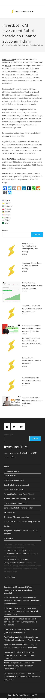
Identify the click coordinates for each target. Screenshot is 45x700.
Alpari (24, 550)
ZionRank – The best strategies (16, 517)
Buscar (5, 230)
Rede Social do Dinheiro (13, 489)
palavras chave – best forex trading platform (22, 521)
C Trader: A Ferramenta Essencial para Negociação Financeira (31, 380)
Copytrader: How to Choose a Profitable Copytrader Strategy (32, 266)
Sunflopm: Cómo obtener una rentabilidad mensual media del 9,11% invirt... (31, 328)
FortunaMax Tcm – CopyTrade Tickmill (19, 494)
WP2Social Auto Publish (13, 699)
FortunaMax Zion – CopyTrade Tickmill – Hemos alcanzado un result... (32, 286)
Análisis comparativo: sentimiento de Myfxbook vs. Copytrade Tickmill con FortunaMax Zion (19, 666)
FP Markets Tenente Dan (14, 480)
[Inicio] (3, 45)
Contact (7, 526)
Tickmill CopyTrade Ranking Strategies (19, 498)
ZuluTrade (13, 457)
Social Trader (28, 453)
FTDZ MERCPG (9, 577)
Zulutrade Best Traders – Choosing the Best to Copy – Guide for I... (32, 400)
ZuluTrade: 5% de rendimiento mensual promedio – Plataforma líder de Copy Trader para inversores (21, 600)
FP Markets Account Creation (15, 503)
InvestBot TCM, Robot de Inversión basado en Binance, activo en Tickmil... (32, 341)
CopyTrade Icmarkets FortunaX (16, 485)
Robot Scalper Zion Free (11, 453)
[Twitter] (14, 427)
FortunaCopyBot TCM (12, 471)
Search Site (8, 435)
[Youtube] (22, 427)
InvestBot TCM (8, 59)
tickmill (6, 457)
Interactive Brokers (17, 562)
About (6, 466)
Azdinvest (12, 559)
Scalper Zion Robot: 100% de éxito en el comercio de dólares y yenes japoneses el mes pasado (20, 622)
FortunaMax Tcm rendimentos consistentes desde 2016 (31, 361)
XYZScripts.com (34, 699)
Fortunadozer (12, 550)
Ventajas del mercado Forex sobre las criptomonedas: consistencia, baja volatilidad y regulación (22, 676)
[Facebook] (7, 427)
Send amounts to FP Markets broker (18, 508)
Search (35, 439)
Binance (8, 65)
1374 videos (9, 538)
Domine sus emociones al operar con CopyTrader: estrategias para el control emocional (20, 655)
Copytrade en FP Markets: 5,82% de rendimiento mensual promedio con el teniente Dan (19, 590)
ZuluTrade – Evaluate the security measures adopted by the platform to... (32, 308)
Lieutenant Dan (12, 553)
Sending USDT (9, 512)
